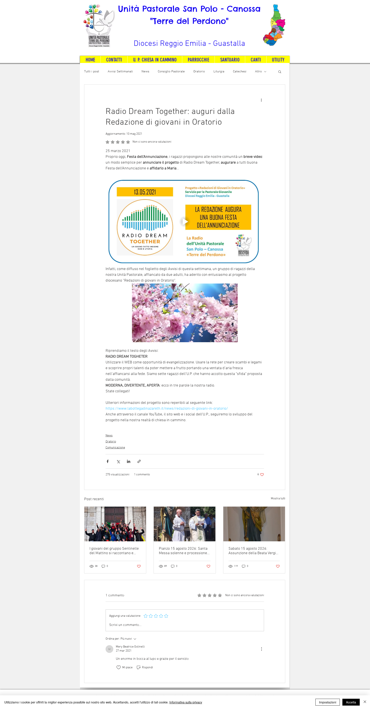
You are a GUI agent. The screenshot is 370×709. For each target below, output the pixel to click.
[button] (280, 71)
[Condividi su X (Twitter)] (118, 461)
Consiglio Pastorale (171, 71)
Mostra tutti (278, 498)
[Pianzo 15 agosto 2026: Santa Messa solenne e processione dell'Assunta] (184, 524)
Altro (258, 71)
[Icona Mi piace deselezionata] (118, 667)
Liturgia (218, 71)
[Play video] (185, 221)
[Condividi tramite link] (139, 461)
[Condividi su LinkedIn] (129, 461)
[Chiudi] (364, 702)
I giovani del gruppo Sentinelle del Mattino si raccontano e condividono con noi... (114, 550)
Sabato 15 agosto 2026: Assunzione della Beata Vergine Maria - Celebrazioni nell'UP (254, 550)
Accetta (351, 702)
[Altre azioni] (261, 100)
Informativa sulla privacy (185, 702)
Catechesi (239, 71)
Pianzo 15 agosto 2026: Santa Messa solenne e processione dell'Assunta (183, 550)
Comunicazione (115, 447)
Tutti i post (91, 71)
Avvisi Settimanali (120, 71)
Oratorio (199, 71)
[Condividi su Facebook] (108, 461)
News (145, 71)
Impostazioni (327, 702)
